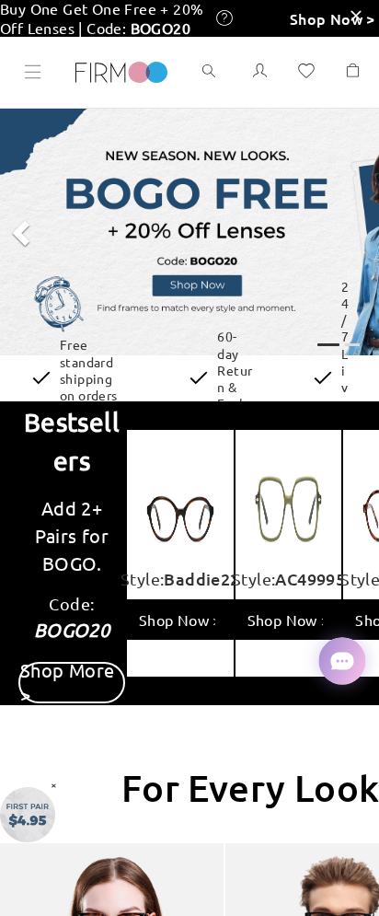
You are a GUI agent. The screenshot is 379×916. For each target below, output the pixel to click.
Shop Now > (332, 18)
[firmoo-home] (121, 70)
